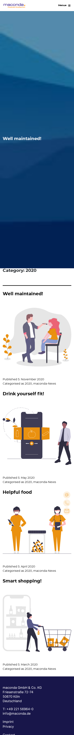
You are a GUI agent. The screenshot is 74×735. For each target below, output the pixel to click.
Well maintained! (23, 294)
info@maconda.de (17, 713)
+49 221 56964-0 (19, 709)
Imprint (8, 722)
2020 (28, 383)
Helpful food (17, 492)
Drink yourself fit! (23, 394)
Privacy (8, 726)
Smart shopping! (22, 581)
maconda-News (44, 383)
